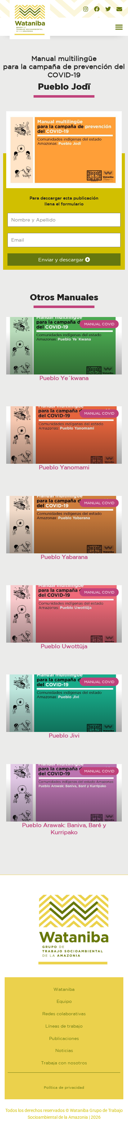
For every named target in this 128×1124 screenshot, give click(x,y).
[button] (119, 27)
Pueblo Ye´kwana (64, 378)
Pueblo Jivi (64, 735)
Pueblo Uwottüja (64, 646)
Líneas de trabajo (64, 1026)
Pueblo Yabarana (64, 557)
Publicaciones (64, 1038)
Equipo (64, 1001)
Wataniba (64, 989)
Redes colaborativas (64, 1013)
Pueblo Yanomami (64, 467)
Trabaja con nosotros (64, 1062)
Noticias (64, 1050)
